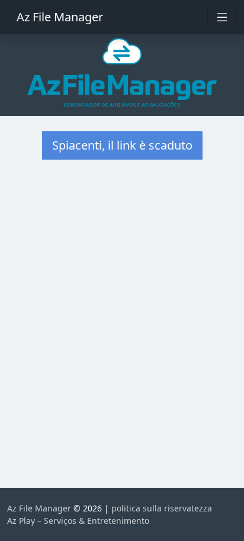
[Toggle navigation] (222, 17)
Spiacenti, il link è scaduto (122, 145)
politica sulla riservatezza (161, 508)
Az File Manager (60, 17)
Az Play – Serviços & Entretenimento (78, 520)
